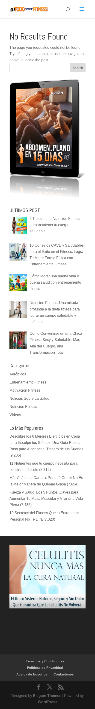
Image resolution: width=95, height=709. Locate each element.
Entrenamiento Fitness (27, 382)
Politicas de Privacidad (45, 667)
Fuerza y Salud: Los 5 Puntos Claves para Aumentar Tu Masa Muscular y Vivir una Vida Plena (46, 498)
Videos (15, 415)
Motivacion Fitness (24, 390)
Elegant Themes (47, 696)
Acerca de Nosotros (32, 674)
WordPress (47, 702)
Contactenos (63, 674)
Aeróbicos (17, 374)
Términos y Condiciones (45, 661)
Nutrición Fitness (23, 406)
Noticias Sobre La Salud (29, 398)
